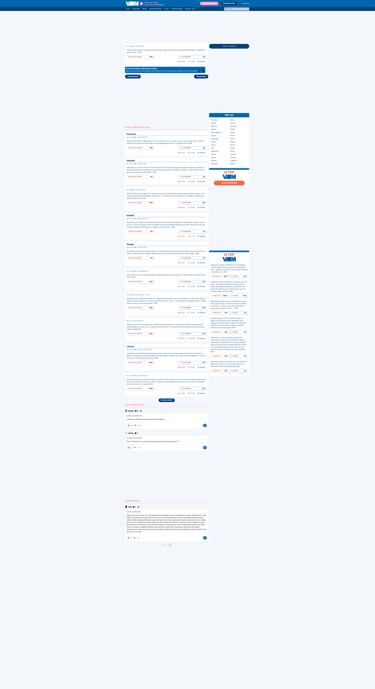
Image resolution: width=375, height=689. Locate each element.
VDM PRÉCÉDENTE (132, 76)
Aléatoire (136, 9)
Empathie (131, 161)
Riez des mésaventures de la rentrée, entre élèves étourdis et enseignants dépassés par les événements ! (164, 70)
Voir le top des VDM (229, 183)
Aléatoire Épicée (155, 9)
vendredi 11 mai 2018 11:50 (134, 438)
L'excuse (130, 347)
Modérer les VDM (229, 3)
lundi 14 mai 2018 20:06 (133, 512)
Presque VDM (190, 9)
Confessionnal (177, 9)
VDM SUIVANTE (201, 76)
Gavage (130, 244)
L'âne (130, 507)
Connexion (245, 3)
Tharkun (131, 411)
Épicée (144, 9)
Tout (128, 9)
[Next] (163, 545)
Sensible (130, 216)
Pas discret (131, 134)
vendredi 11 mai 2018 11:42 (134, 416)
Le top (166, 9)
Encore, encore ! (166, 400)
